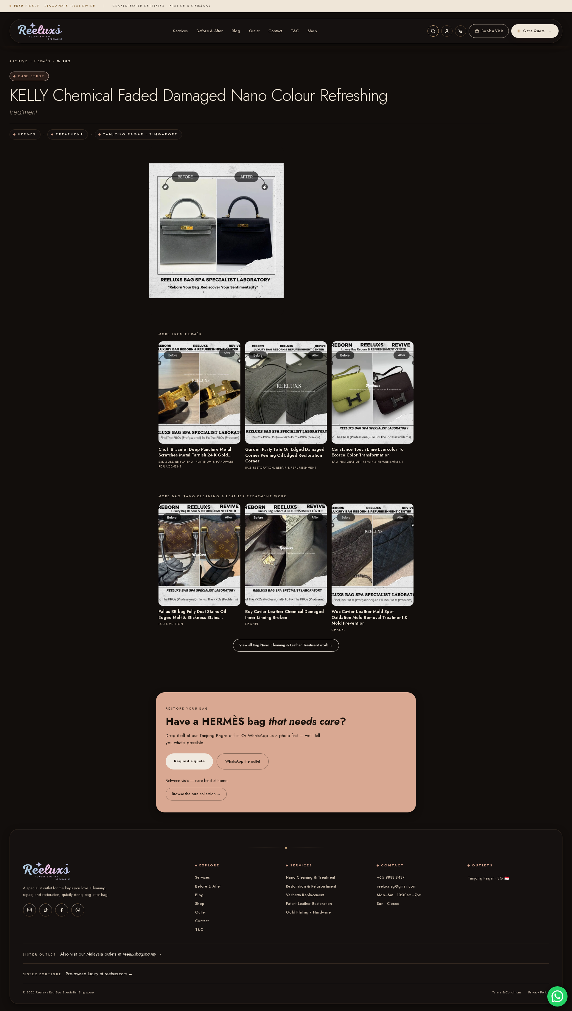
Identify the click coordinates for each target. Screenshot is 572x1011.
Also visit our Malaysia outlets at (111, 954)
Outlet (254, 31)
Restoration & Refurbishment (311, 886)
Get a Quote (537, 31)
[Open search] (433, 31)
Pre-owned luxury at (99, 973)
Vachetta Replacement (305, 895)
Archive (19, 61)
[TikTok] (45, 909)
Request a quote (189, 761)
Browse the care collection (196, 794)
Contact (275, 31)
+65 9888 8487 (391, 877)
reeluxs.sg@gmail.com (396, 886)
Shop (312, 31)
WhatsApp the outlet (242, 761)
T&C (295, 31)
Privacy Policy (538, 992)
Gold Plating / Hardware (308, 912)
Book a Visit (492, 31)
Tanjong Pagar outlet (219, 735)
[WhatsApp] (77, 909)
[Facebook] (61, 909)
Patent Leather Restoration (309, 903)
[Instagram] (29, 909)
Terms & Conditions (507, 992)
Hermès (42, 61)
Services (180, 31)
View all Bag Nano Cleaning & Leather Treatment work (286, 645)
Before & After (210, 31)
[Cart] (460, 31)
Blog (236, 31)
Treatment (69, 134)
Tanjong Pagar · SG (488, 878)
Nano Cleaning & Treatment (310, 877)
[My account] (447, 31)
